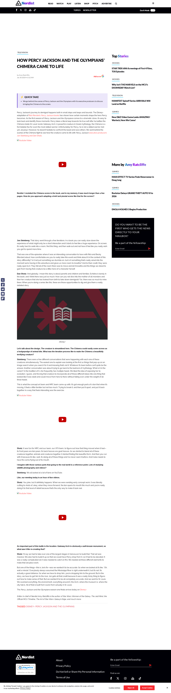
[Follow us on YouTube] (132, 679)
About (59, 660)
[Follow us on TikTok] (140, 679)
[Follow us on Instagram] (125, 679)
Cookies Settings (114, 688)
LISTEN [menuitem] (78, 3)
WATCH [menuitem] (60, 3)
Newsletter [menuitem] (89, 10)
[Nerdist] (25, 3)
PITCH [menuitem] (95, 3)
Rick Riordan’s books (44, 115)
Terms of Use (63, 677)
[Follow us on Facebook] (111, 679)
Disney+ (83, 590)
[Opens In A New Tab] (25, 667)
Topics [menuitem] (77, 10)
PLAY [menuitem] (69, 3)
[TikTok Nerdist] (35, 10)
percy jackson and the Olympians (54, 606)
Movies (115, 63)
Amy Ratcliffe (24, 75)
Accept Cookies (147, 688)
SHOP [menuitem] (86, 3)
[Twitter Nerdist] (21, 10)
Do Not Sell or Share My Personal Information (80, 671)
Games (115, 111)
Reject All (131, 688)
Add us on (96, 76)
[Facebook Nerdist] (17, 10)
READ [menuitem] (50, 3)
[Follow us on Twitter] (117, 679)
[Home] (25, 659)
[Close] (167, 687)
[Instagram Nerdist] (25, 10)
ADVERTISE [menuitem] (107, 3)
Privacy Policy (63, 665)
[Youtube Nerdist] (30, 10)
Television (22, 52)
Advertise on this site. (26, 672)
